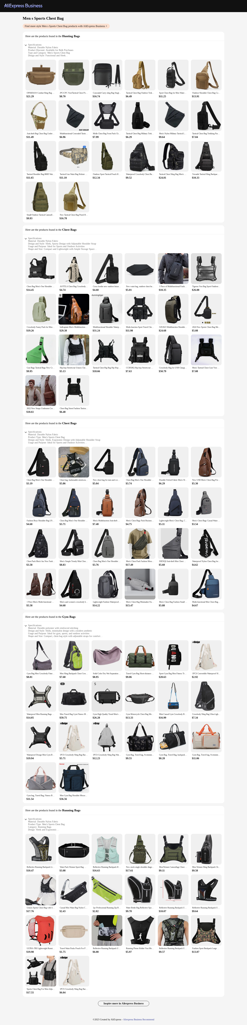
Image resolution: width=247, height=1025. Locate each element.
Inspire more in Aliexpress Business (124, 1003)
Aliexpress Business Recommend (138, 1019)
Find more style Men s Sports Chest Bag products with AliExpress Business (65, 26)
